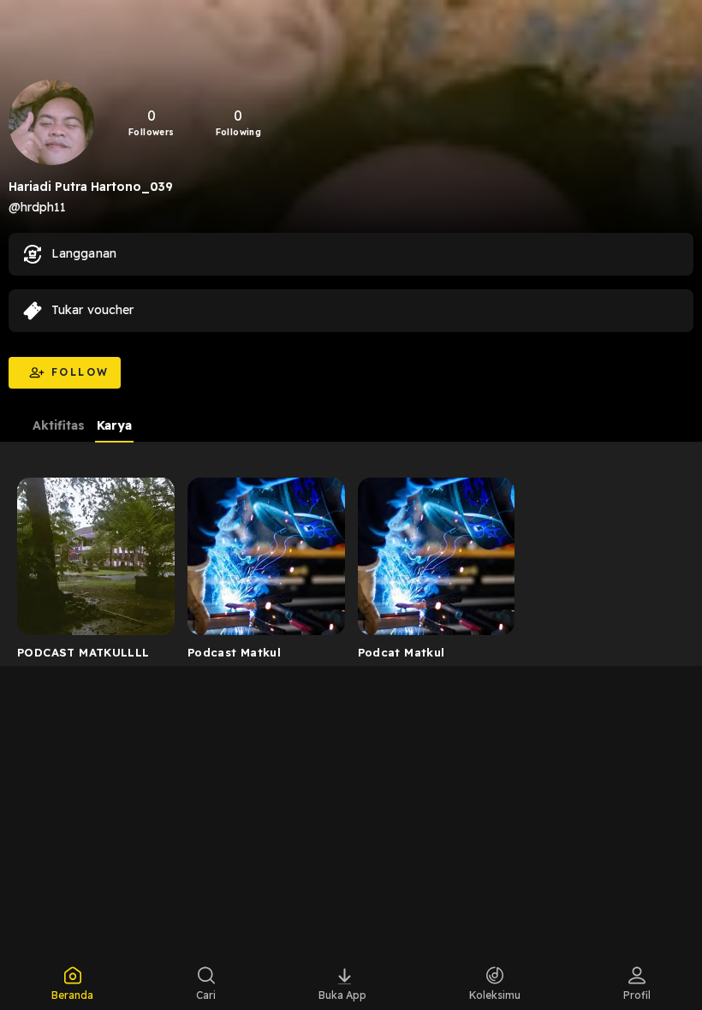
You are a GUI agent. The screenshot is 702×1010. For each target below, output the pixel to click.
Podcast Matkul (234, 652)
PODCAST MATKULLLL (83, 652)
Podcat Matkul (401, 652)
